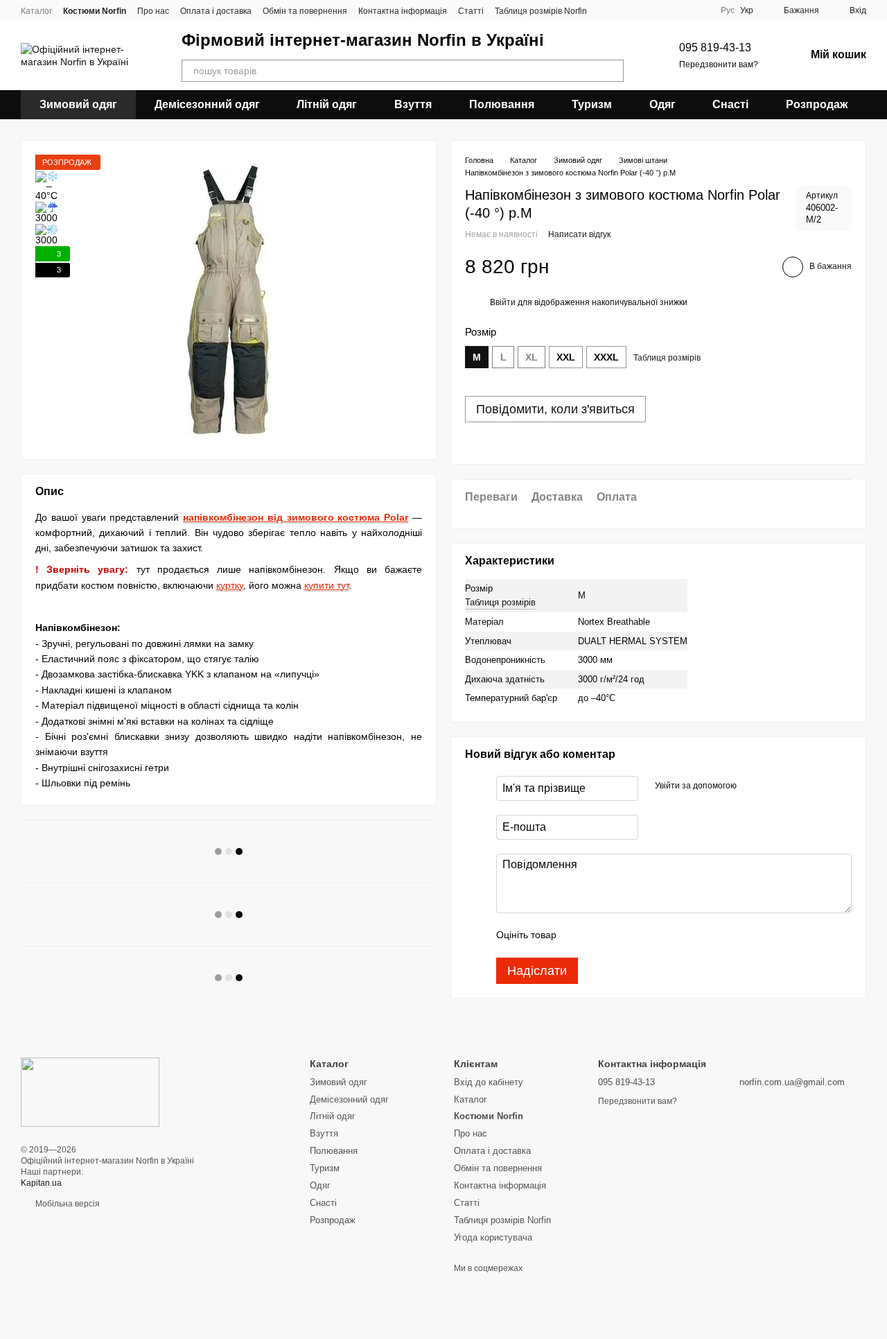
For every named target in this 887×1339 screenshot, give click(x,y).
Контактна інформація (402, 11)
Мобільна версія (66, 1204)
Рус (728, 10)
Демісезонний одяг (207, 104)
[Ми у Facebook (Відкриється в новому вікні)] (681, 10)
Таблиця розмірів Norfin (541, 11)
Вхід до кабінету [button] (488, 1082)
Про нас (153, 11)
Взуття (413, 104)
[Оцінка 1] (579, 935)
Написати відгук (579, 235)
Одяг (662, 104)
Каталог (36, 11)
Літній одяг (327, 104)
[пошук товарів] (612, 71)
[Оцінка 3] (624, 935)
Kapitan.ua (41, 1183)
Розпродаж (817, 104)
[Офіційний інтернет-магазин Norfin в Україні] (90, 1091)
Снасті (730, 104)
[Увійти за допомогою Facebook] (752, 786)
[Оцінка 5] (668, 935)
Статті (471, 11)
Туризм (592, 104)
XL (531, 357)
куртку (229, 585)
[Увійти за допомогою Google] (774, 786)
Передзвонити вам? (718, 64)
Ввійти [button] (503, 303)
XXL (565, 357)
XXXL (606, 357)
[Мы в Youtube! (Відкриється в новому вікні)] (698, 10)
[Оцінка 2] (601, 935)
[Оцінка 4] (646, 935)
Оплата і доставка (216, 11)
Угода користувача (493, 1237)
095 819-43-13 (715, 47)
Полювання (501, 104)
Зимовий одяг (78, 104)
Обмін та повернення (305, 11)
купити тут (326, 585)
